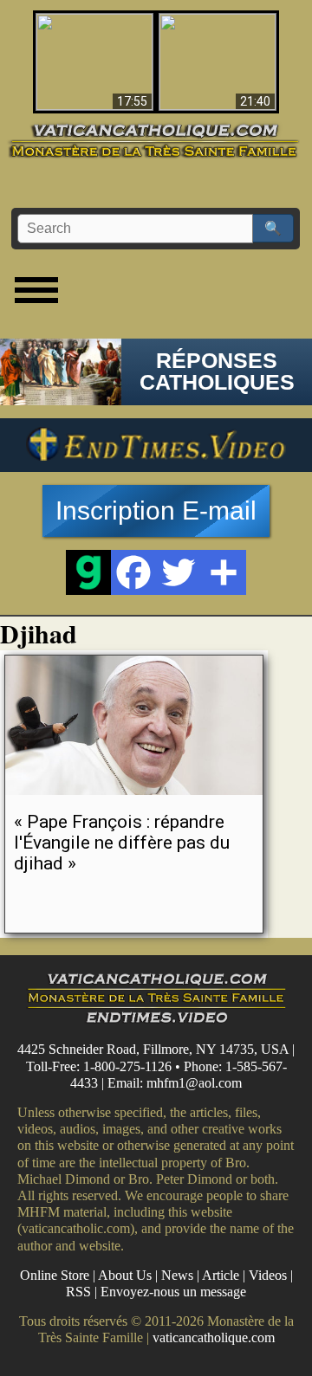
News (177, 1275)
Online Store (54, 1275)
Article (220, 1275)
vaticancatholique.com (214, 1337)
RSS (78, 1291)
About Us (125, 1275)
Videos (268, 1275)
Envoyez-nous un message (173, 1291)
